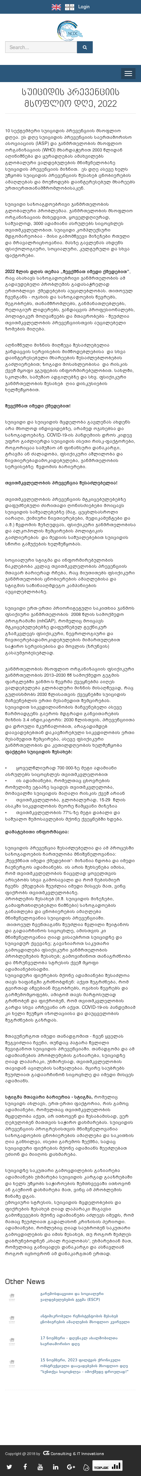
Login (84, 7)
